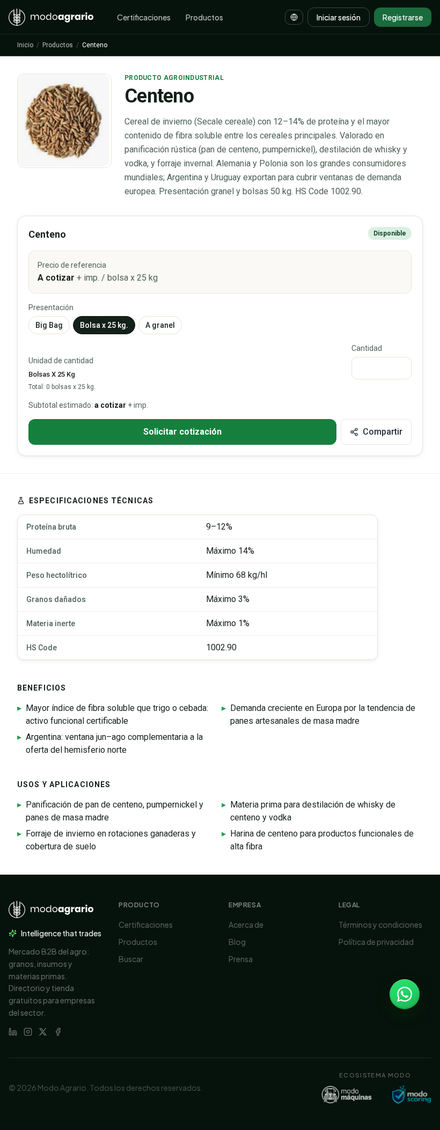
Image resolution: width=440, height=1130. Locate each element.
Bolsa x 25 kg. (104, 325)
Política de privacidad (376, 941)
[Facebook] (58, 1032)
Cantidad (366, 348)
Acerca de (246, 924)
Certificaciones (144, 17)
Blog (237, 941)
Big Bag (49, 325)
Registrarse (403, 17)
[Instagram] (28, 1032)
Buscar (131, 959)
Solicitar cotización (182, 432)
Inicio (25, 45)
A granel (160, 325)
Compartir (382, 432)
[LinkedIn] (13, 1032)
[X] (43, 1032)
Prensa (241, 959)
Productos (204, 17)
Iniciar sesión (339, 17)
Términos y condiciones (380, 924)
